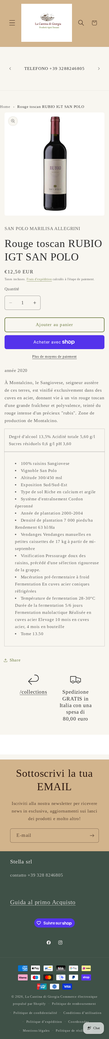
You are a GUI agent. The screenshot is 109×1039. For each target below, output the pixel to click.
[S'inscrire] (92, 835)
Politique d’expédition (44, 1022)
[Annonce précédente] (10, 68)
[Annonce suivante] (98, 68)
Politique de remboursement (74, 1004)
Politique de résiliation (74, 1030)
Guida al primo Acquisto (43, 902)
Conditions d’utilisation (82, 1013)
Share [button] (15, 660)
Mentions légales (36, 1030)
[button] (12, 23)
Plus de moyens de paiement (54, 356)
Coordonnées (78, 1022)
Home (5, 106)
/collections (33, 692)
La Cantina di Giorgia (42, 996)
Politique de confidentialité (35, 1013)
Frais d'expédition (39, 279)
